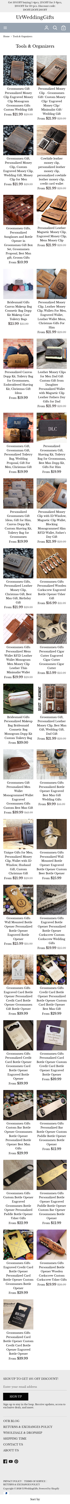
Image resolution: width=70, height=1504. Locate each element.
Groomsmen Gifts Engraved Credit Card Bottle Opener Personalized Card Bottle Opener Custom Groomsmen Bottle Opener (18, 1275)
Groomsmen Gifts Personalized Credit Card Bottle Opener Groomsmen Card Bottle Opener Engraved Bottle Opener (18, 1066)
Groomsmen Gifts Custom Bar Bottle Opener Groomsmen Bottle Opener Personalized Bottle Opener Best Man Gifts (18, 1136)
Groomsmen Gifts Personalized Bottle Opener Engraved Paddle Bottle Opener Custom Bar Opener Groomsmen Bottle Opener (51, 1206)
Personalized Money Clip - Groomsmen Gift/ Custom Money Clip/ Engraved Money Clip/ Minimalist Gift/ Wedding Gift (51, 101)
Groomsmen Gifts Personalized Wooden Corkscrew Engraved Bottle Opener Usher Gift (51, 590)
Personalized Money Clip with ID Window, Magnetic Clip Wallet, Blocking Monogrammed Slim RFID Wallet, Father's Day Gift (51, 524)
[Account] (46, 26)
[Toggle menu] (5, 28)
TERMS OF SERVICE (35, 1481)
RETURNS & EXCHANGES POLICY (27, 1427)
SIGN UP (16, 1396)
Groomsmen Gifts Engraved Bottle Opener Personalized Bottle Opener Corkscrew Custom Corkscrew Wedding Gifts (52, 931)
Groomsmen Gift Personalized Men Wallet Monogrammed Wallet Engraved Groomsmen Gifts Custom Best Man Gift (18, 795)
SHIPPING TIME (15, 1438)
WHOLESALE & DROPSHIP (22, 1432)
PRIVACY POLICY (12, 1481)
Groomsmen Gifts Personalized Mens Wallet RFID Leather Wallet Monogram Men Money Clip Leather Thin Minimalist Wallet (18, 660)
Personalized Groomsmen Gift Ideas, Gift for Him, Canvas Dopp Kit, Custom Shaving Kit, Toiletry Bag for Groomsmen (18, 524)
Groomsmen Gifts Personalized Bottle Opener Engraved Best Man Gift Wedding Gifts (51, 791)
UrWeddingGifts (35, 17)
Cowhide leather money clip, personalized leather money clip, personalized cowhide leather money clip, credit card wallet (51, 171)
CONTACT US (13, 1444)
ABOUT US (11, 1450)
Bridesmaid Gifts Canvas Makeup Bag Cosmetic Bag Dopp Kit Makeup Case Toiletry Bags (18, 311)
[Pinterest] (16, 1461)
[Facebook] (5, 1461)
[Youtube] (11, 1461)
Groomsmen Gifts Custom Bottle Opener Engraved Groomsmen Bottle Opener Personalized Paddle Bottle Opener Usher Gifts (18, 1206)
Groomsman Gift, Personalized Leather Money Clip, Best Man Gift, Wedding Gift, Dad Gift (51, 725)
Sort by (35, 1499)
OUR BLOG (11, 1421)
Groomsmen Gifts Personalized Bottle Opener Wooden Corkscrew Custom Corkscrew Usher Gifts (52, 1271)
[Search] (55, 26)
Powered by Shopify (49, 1488)
